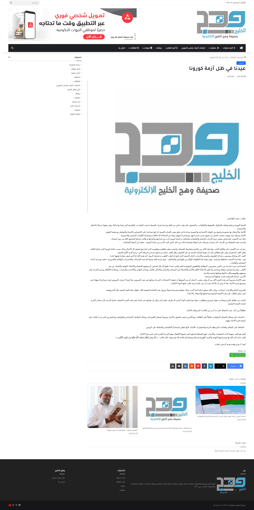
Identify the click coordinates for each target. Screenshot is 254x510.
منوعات (147, 48)
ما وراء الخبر (75, 105)
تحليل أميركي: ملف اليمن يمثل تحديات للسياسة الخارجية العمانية (222, 417)
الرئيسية (240, 57)
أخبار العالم (171, 48)
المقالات (133, 48)
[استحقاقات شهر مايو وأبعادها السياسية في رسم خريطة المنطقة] (167, 406)
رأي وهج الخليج (73, 89)
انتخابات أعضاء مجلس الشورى (193, 48)
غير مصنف (76, 101)
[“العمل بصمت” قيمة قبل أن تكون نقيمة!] (112, 407)
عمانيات (213, 48)
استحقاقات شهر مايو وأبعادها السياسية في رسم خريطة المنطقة (167, 428)
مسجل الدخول (230, 451)
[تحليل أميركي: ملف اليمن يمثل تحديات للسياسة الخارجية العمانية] (221, 400)
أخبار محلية (228, 48)
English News (74, 65)
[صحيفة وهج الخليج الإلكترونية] (221, 25)
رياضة (159, 48)
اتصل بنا (122, 48)
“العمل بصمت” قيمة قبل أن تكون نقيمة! (122, 430)
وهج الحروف (75, 114)
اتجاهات (77, 77)
